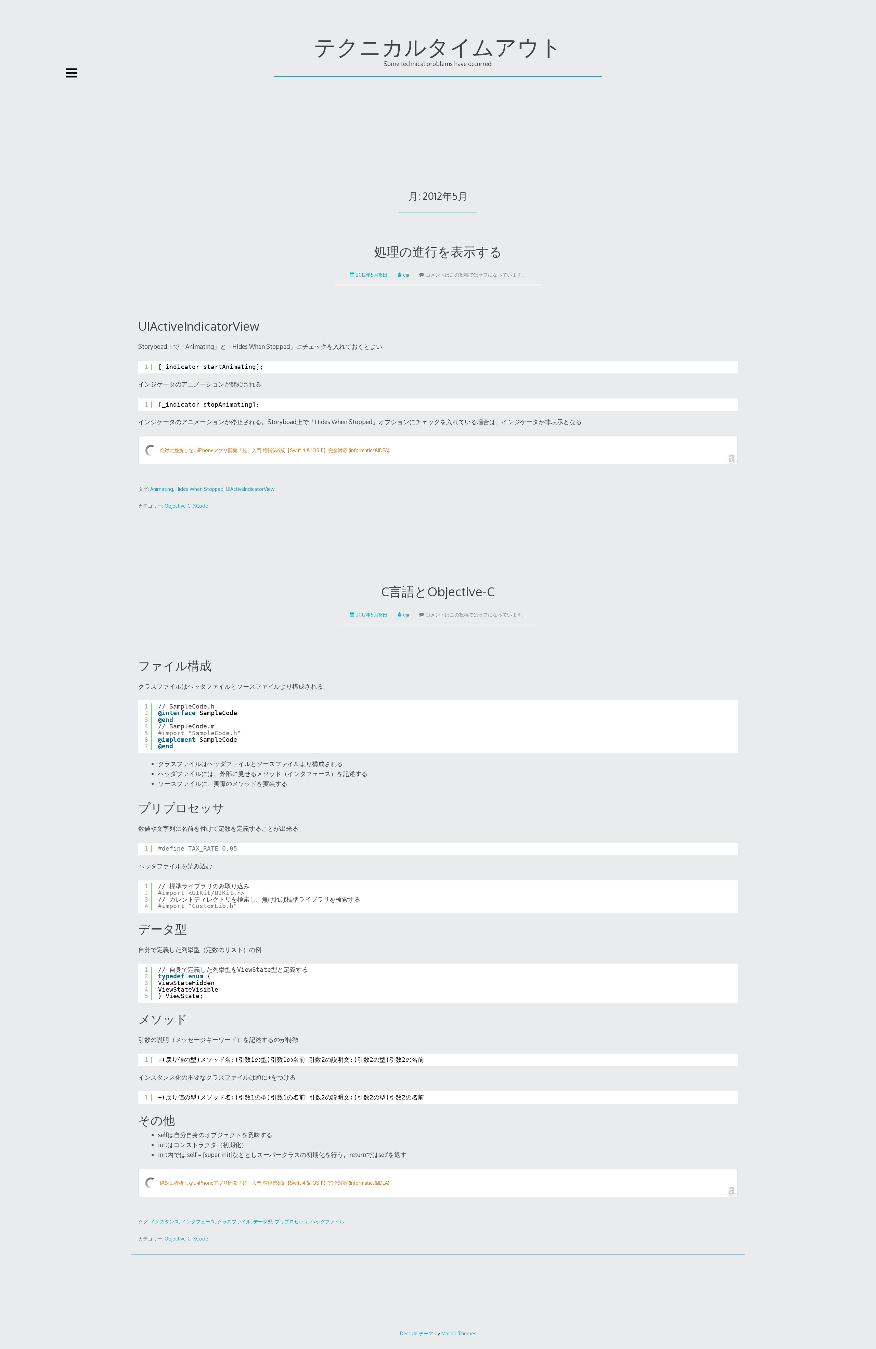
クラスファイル (234, 1221)
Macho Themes (458, 1333)
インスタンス (164, 1221)
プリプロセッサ (291, 1221)
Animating (161, 489)
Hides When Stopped (199, 489)
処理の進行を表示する (438, 251)
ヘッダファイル (327, 1221)
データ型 (262, 1221)
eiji (406, 275)
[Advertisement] (438, 128)
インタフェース (198, 1221)
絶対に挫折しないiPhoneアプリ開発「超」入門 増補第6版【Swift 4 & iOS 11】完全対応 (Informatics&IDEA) (274, 450)
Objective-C (178, 506)
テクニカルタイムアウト (438, 46)
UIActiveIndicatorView (250, 489)
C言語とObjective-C (438, 591)
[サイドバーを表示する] (71, 72)
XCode (200, 506)
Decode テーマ (416, 1333)
